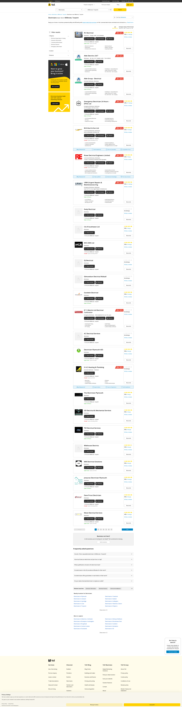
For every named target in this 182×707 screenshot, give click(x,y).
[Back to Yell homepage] (51, 5)
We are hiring (52, 689)
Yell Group (124, 665)
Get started (55, 86)
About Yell (123, 669)
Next (127, 529)
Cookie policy (124, 677)
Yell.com (50, 1)
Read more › (130, 22)
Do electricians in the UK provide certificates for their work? (90, 570)
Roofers (68, 677)
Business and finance (90, 677)
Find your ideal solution (109, 675)
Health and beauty (89, 685)
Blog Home (88, 669)
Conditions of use (125, 681)
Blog (118, 4)
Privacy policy (124, 673)
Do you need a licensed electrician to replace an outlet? (89, 581)
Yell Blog (88, 665)
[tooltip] (110, 9)
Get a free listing (115, 1)
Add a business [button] (103, 542)
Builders (68, 669)
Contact (105, 686)
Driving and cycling (90, 681)
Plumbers (69, 673)
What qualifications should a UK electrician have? (87, 565)
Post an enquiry (52, 673)
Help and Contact (53, 685)
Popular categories (88, 4)
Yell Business (57, 1)
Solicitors (68, 690)
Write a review (128, 37)
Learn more (55, 103)
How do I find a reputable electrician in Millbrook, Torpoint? (90, 554)
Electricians (69, 681)
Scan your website (107, 679)
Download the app (106, 1)
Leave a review (52, 677)
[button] (81, 10)
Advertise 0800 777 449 (127, 1)
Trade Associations (53, 681)
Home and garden (89, 689)
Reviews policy (124, 685)
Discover (69, 665)
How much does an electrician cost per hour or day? (88, 559)
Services (51, 665)
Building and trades (90, 673)
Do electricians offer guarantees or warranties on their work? (91, 575)
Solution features (107, 683)
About (104, 690)
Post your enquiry (106, 4)
